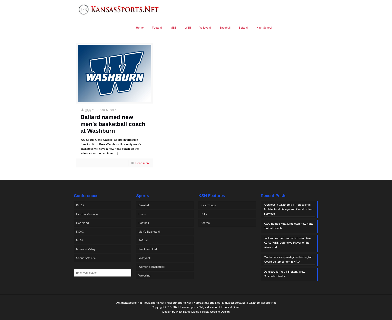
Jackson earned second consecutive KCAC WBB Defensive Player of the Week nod (287, 242)
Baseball (143, 205)
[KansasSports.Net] (119, 9)
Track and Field (148, 249)
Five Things (208, 205)
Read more (142, 163)
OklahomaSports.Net (262, 302)
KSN (88, 109)
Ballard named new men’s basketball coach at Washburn (112, 124)
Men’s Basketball (149, 231)
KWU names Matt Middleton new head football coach (288, 226)
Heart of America (87, 214)
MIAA (79, 240)
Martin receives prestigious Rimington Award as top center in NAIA (288, 259)
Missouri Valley (85, 249)
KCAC (80, 231)
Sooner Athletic (86, 258)
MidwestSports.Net (234, 302)
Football (143, 222)
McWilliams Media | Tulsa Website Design (203, 311)
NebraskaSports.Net (207, 302)
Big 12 (80, 205)
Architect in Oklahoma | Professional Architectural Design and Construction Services (288, 209)
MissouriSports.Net (179, 302)
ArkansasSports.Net (129, 302)
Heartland (82, 222)
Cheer (142, 214)
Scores (205, 222)
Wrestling (144, 275)
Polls (204, 214)
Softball (143, 240)
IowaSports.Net (154, 302)
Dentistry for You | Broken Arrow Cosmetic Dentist (284, 274)
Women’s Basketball (151, 266)
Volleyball (144, 258)
